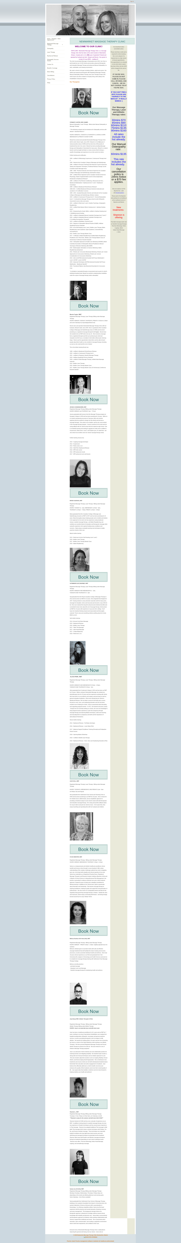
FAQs (48, 82)
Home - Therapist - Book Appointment (54, 39)
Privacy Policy (51, 79)
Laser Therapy (51, 52)
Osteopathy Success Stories (53, 60)
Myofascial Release (52, 56)
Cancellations (50, 75)
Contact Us (50, 64)
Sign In (132, 1)
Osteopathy (50, 48)
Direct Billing (50, 71)
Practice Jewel (71, 1241)
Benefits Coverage (52, 68)
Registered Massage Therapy (52, 44)
